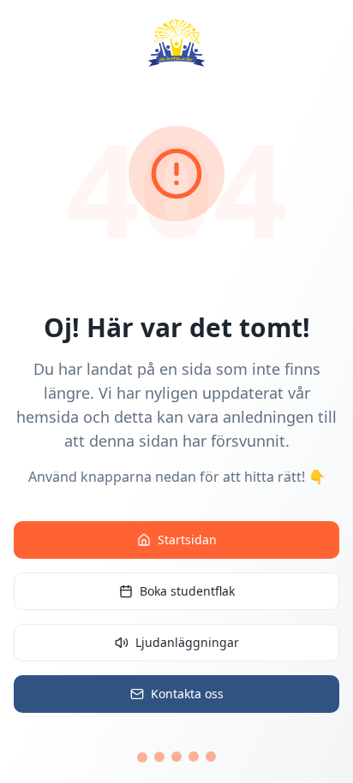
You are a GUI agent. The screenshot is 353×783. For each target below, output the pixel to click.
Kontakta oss (187, 693)
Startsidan (187, 539)
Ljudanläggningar (187, 642)
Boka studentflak (187, 591)
